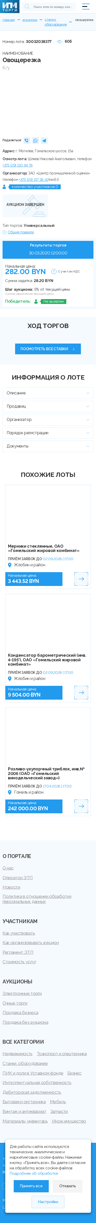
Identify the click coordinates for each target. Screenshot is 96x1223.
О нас (8, 868)
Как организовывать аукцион (31, 942)
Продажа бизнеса (20, 1012)
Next (87, 103)
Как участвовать (19, 933)
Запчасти (59, 1111)
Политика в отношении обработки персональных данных (37, 899)
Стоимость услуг (19, 961)
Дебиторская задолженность (32, 1092)
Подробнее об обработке (34, 1173)
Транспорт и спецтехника (62, 1053)
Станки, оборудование (25, 1063)
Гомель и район (29, 792)
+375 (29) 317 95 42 (33, 180)
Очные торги (15, 1003)
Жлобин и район (29, 564)
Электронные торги (22, 993)
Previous (8, 103)
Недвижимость (18, 1053)
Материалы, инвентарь (25, 1121)
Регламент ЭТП (18, 952)
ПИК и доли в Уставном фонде (33, 1073)
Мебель (58, 1101)
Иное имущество (69, 1121)
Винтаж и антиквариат (24, 1111)
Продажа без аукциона (25, 1022)
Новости (11, 887)
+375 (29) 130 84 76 (18, 165)
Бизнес (74, 1073)
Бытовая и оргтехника (24, 1101)
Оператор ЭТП (18, 877)
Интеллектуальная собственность (37, 1082)
